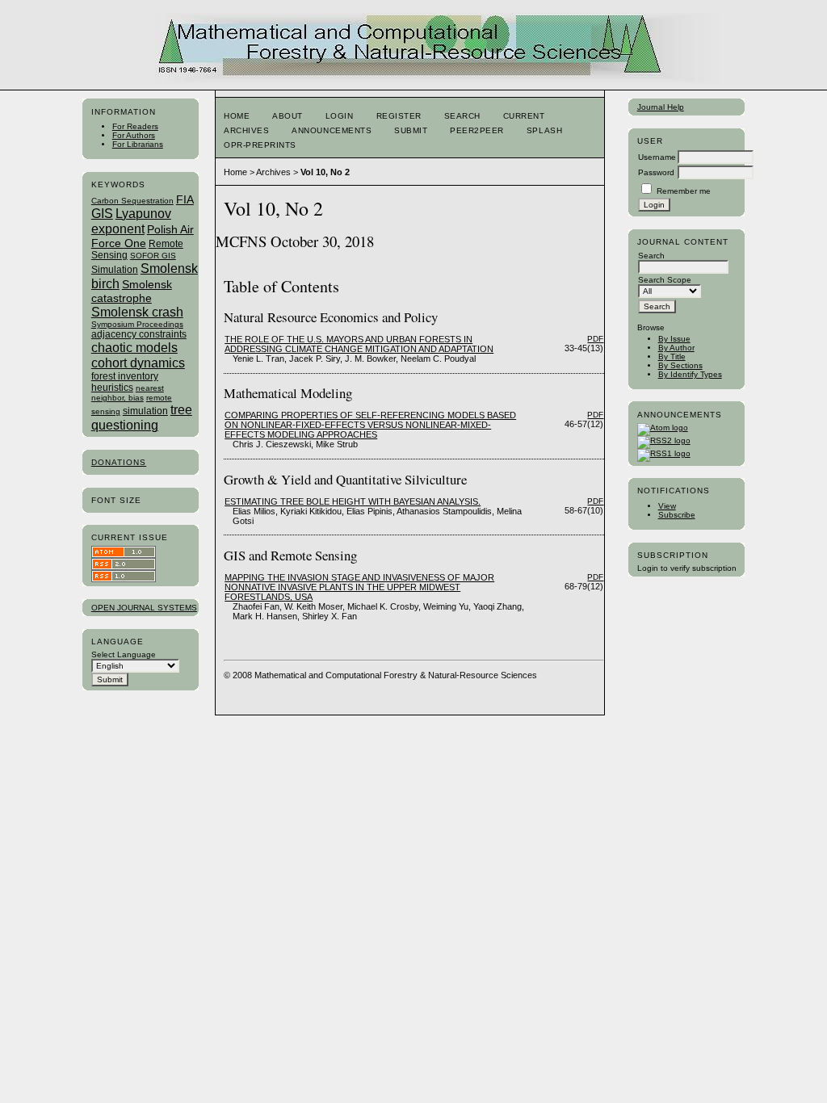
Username (657, 157)
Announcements (332, 130)
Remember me (684, 191)
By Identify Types (690, 374)
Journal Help (660, 107)
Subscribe (676, 514)
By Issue (674, 338)
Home (237, 115)
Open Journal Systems (144, 607)
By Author (676, 347)
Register (399, 115)
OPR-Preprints (260, 144)
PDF (595, 338)
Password (656, 172)
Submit (410, 130)
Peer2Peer (477, 130)
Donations (118, 462)
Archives (246, 130)
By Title (672, 356)
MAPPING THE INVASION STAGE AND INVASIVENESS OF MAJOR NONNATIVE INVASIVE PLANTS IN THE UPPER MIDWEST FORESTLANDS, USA (359, 587)
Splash (544, 130)
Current (524, 115)
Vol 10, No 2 (325, 172)
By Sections (680, 365)
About (287, 115)
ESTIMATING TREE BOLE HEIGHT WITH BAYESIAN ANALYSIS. (353, 501)
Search (462, 115)
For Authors (133, 135)
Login (339, 115)
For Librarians (137, 144)
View (667, 505)
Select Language (123, 654)
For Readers (135, 126)
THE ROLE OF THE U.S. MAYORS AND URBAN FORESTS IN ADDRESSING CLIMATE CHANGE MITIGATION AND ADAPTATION (359, 344)
